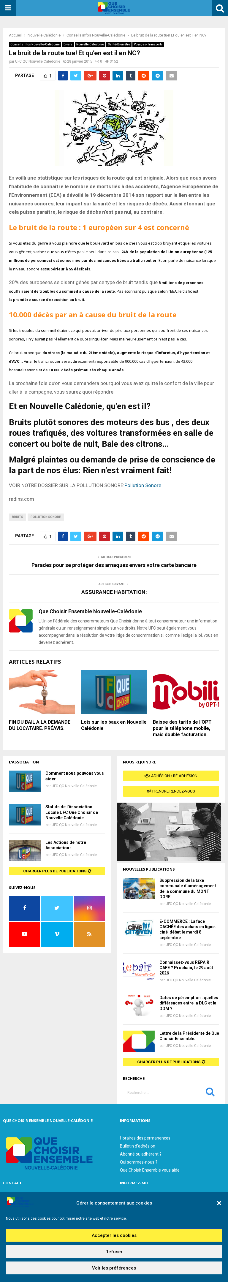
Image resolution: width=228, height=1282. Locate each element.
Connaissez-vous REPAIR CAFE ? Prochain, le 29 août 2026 (186, 967)
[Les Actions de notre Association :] (25, 850)
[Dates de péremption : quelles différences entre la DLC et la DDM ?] (139, 1005)
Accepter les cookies (114, 1235)
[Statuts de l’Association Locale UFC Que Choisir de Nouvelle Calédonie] (25, 814)
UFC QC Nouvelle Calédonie (37, 61)
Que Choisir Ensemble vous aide (150, 1170)
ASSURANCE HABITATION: (114, 592)
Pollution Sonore (142, 485)
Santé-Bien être (119, 44)
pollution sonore (46, 517)
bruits (17, 517)
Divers (68, 44)
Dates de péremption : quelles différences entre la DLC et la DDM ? (188, 1003)
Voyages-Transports (148, 44)
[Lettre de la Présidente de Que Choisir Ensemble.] (139, 1041)
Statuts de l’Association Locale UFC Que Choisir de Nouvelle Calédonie (71, 812)
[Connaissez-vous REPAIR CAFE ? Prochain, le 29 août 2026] (139, 970)
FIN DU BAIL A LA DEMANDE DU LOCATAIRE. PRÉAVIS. (39, 725)
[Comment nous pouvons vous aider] (25, 781)
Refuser (114, 1251)
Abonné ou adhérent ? (141, 1154)
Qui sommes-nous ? (138, 1162)
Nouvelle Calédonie (90, 44)
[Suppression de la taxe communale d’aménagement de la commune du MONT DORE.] (139, 888)
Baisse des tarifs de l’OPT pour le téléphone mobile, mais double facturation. (182, 728)
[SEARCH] (210, 1093)
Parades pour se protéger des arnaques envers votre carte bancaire (114, 565)
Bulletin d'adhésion (137, 1146)
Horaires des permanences (145, 1138)
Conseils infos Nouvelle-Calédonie (35, 44)
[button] (219, 1203)
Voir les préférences (114, 1268)
